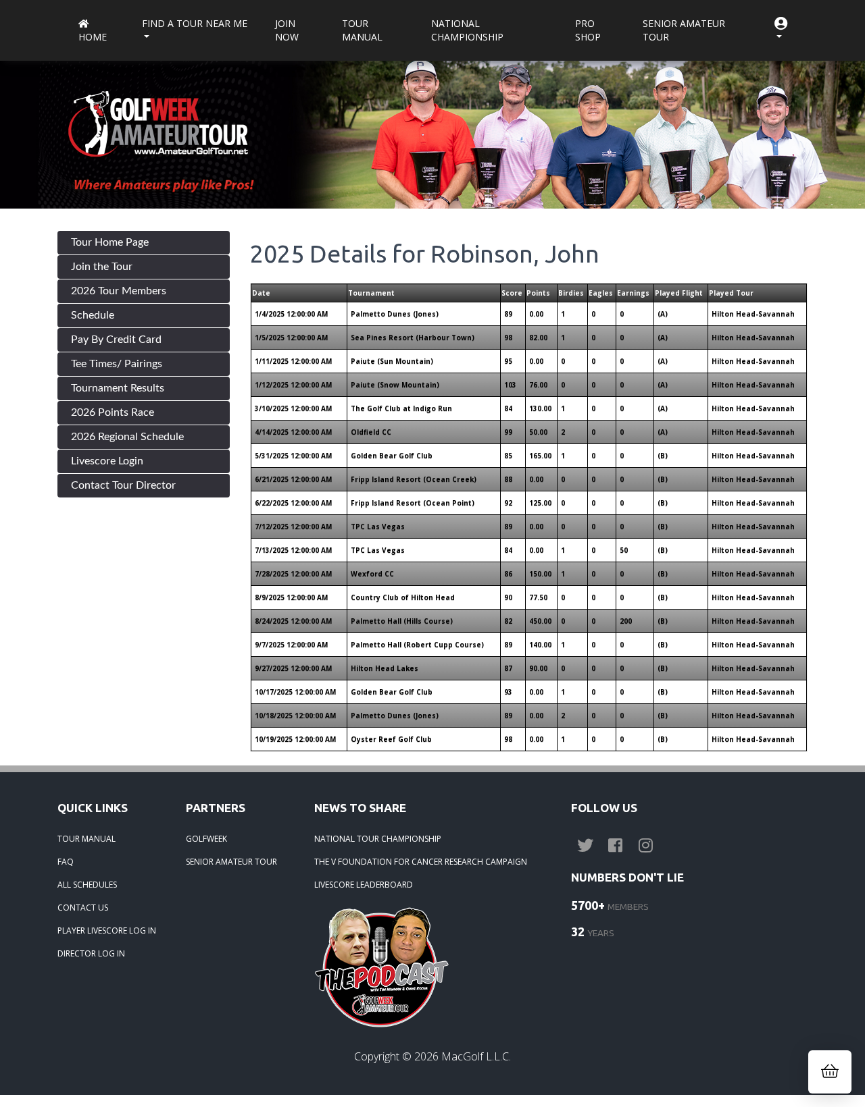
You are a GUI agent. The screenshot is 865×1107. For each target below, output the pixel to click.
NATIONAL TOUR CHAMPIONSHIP (377, 838)
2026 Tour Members (118, 291)
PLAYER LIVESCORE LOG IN (106, 930)
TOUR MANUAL (86, 838)
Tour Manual (362, 30)
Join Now (287, 30)
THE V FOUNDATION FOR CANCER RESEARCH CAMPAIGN (420, 861)
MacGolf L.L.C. (476, 1056)
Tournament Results (117, 388)
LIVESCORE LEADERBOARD (363, 884)
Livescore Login (107, 461)
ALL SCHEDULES (87, 884)
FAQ (65, 861)
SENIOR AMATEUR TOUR (231, 861)
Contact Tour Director (123, 485)
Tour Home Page (110, 242)
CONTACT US (82, 907)
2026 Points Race (112, 412)
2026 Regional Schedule (127, 436)
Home (92, 36)
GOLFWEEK (206, 838)
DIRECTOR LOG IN (91, 953)
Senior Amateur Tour (684, 30)
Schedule (92, 315)
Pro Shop (588, 30)
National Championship (467, 30)
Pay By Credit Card (116, 339)
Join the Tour (101, 266)
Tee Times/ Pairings (116, 363)
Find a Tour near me (194, 23)
